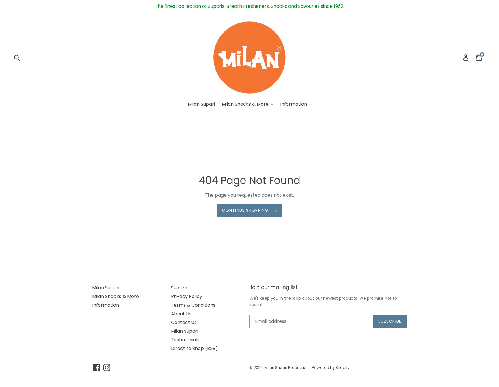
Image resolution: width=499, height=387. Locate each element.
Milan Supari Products (285, 367)
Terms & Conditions (193, 305)
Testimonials (185, 339)
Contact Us (184, 322)
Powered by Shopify (330, 367)
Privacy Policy (186, 296)
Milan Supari (105, 287)
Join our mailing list (274, 287)
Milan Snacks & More (115, 296)
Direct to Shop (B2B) (194, 348)
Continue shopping (245, 210)
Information (105, 305)
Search (179, 287)
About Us (181, 313)
